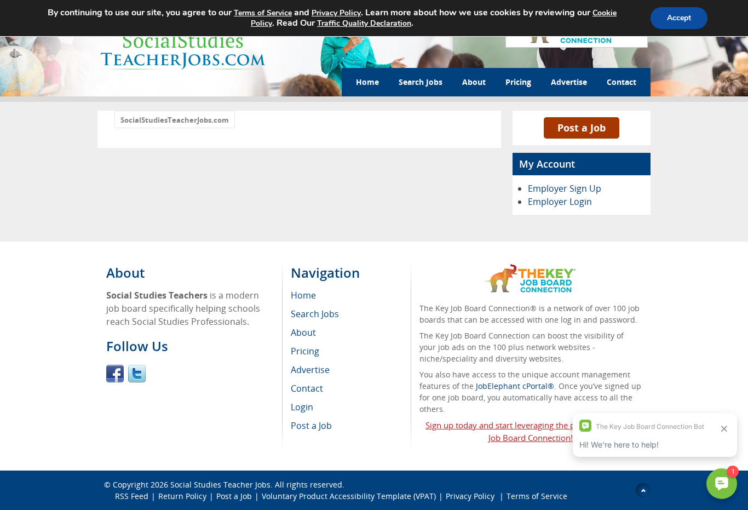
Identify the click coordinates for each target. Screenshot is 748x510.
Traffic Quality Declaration (364, 23)
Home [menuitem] (303, 295)
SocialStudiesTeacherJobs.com (174, 120)
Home (367, 82)
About (474, 82)
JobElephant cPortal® (515, 386)
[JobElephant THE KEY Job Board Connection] (530, 269)
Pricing (518, 82)
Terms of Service (537, 496)
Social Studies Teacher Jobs (220, 484)
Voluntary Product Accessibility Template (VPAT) (349, 496)
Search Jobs (420, 82)
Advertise (569, 82)
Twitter (137, 373)
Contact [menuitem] (307, 388)
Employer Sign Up (564, 188)
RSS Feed (131, 496)
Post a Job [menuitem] (311, 426)
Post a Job (581, 127)
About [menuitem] (303, 332)
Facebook (115, 373)
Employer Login (560, 202)
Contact (621, 82)
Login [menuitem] (302, 407)
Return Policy (182, 496)
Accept (679, 18)
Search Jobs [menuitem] (315, 314)
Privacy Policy (471, 496)
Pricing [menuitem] (305, 351)
